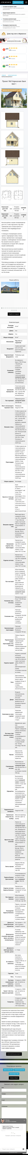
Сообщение (4, 1106)
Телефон (4, 1094)
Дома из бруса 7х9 (8, 1069)
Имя (3, 1087)
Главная (4, 75)
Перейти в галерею (14, 314)
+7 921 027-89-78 (6, 2)
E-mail (3, 1100)
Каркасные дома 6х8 (19, 1069)
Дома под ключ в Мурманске (16, 34)
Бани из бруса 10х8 (14, 1073)
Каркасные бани (12, 75)
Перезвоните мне (18, 2)
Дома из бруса (14, 1078)
